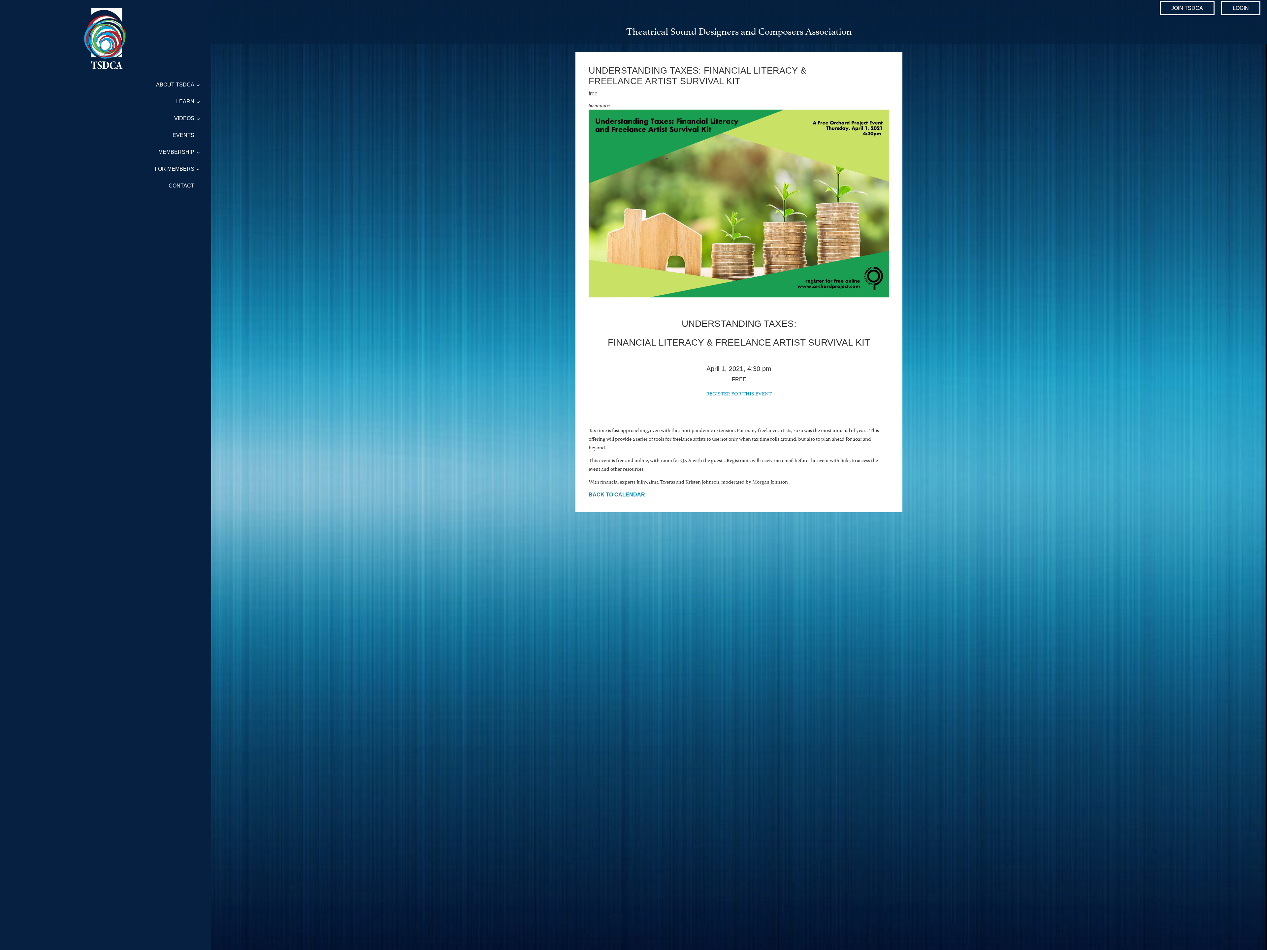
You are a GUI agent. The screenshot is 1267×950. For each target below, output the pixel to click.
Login (1241, 8)
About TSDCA (175, 84)
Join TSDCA (1187, 8)
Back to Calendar (617, 494)
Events (183, 135)
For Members (174, 169)
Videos (184, 118)
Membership (176, 152)
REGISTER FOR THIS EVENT (739, 393)
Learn (185, 101)
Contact (181, 185)
